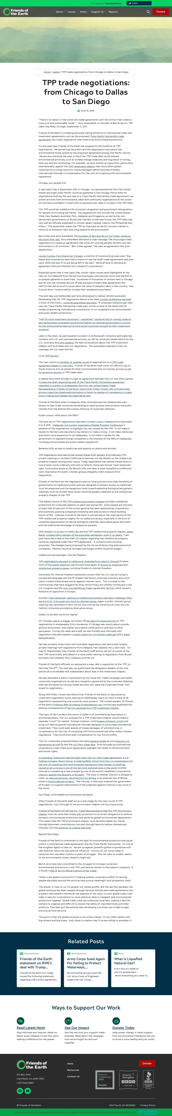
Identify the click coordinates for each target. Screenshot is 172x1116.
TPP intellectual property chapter (86, 501)
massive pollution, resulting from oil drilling (72, 778)
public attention (61, 564)
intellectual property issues (54, 568)
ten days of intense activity (101, 621)
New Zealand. (66, 342)
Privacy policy (150, 1112)
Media (55, 72)
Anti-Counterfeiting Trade (77, 588)
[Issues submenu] (76, 11)
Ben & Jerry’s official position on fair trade (73, 870)
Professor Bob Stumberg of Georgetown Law (77, 704)
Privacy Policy (147, 1105)
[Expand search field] (148, 11)
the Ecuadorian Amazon (61, 781)
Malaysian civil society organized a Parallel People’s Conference (88, 425)
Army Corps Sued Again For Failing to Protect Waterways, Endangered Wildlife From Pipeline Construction (86, 963)
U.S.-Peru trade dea (84, 744)
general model (98, 741)
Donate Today (123, 1028)
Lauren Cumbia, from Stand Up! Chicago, (61, 256)
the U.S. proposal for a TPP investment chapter (93, 708)
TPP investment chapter (81, 166)
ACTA (110, 588)
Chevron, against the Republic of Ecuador (61, 774)
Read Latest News (31, 1028)
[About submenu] (64, 11)
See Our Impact (77, 1028)
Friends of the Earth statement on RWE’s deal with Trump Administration (36, 963)
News (70, 1063)
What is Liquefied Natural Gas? (128, 961)
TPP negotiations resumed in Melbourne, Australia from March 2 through (79, 561)
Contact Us (73, 1076)
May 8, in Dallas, (61, 621)
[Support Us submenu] (105, 11)
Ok (140, 1112)
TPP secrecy (52, 355)
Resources (73, 1070)
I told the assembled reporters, (80, 302)
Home (47, 72)
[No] (169, 1112)
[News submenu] (87, 11)
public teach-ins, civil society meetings (94, 634)
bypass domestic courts (110, 721)
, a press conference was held (115, 299)
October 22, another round (74, 362)
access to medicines (112, 564)
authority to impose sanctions (74, 827)
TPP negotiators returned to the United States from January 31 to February (80, 455)
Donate (160, 11)
